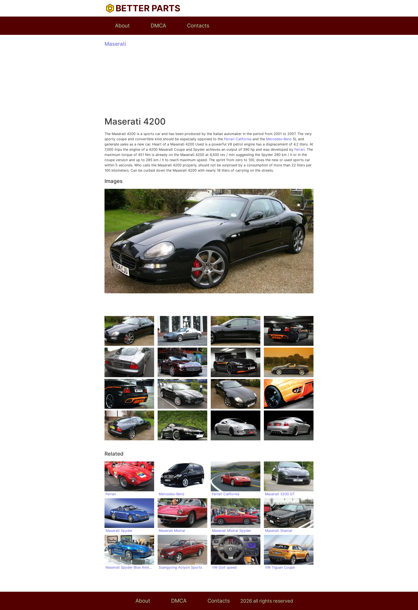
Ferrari (299, 149)
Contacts (198, 25)
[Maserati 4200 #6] (182, 362)
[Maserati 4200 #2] (182, 331)
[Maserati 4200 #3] (235, 331)
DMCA (158, 25)
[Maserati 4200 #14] (182, 425)
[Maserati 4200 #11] (235, 394)
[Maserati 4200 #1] (129, 331)
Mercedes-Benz (279, 139)
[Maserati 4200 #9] (129, 394)
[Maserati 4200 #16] (289, 425)
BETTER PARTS (148, 8)
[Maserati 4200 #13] (129, 425)
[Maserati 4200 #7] (235, 362)
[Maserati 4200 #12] (289, 394)
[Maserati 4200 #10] (182, 394)
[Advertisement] (209, 82)
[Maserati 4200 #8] (289, 362)
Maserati (115, 44)
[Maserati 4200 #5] (129, 362)
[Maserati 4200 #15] (235, 425)
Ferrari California (237, 139)
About (122, 25)
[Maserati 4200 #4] (289, 331)
